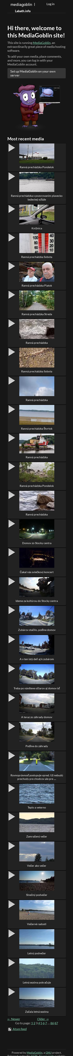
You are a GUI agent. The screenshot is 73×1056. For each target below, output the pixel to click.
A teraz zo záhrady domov (36, 717)
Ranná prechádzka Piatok (37, 285)
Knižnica (37, 228)
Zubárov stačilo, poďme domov (36, 629)
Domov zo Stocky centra (36, 543)
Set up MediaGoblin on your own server (32, 73)
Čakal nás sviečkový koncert (37, 572)
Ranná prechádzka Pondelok (37, 167)
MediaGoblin (42, 43)
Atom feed (20, 1029)
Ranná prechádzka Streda (37, 314)
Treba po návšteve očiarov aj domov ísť (37, 688)
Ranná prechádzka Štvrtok (36, 428)
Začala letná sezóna (36, 1011)
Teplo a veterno (37, 807)
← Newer (13, 1019)
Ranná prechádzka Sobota (36, 257)
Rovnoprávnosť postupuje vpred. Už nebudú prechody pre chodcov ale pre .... (37, 777)
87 (56, 1023)
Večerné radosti (36, 924)
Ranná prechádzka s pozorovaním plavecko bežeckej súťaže (36, 197)
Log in (51, 4)
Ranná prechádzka (37, 342)
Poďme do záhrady (37, 746)
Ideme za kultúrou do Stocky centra (37, 600)
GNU (49, 1052)
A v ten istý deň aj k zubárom (37, 659)
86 (52, 1023)
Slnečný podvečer (36, 894)
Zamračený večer (36, 836)
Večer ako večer (36, 865)
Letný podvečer (36, 953)
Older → (43, 1019)
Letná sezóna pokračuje (37, 982)
